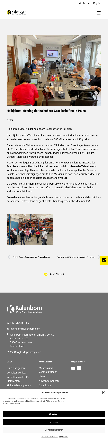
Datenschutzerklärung (49, 437)
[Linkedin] (79, 368)
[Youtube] (73, 368)
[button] (103, 392)
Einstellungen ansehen (54, 430)
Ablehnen (54, 422)
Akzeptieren (54, 414)
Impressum (63, 437)
